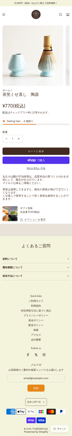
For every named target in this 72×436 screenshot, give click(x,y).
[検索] (60, 14)
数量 (5, 132)
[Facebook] (28, 354)
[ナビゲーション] (3, 14)
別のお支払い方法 (36, 168)
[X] (36, 354)
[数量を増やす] (18, 138)
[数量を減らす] (6, 138)
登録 (36, 388)
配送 (5, 112)
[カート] (67, 14)
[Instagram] (44, 354)
